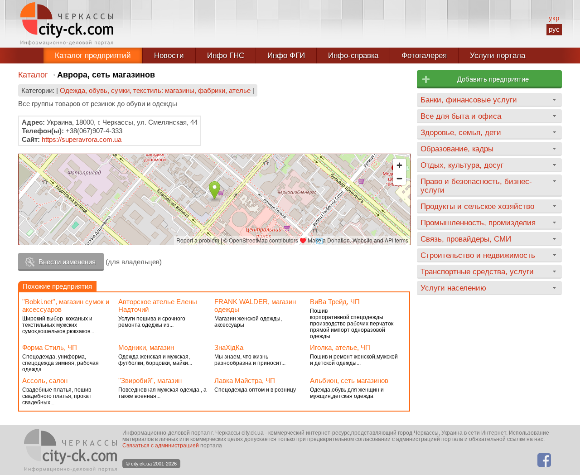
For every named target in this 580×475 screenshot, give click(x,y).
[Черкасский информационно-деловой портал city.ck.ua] (66, 23)
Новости (169, 55)
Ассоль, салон (45, 380)
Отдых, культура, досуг (461, 165)
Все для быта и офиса (460, 116)
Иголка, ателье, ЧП (340, 347)
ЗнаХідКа (228, 347)
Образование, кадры (456, 149)
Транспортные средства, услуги (477, 271)
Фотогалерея (424, 55)
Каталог (33, 74)
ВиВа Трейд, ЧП (335, 301)
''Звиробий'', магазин (150, 380)
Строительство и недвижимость (477, 255)
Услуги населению (453, 288)
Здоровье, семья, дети (460, 132)
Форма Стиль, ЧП (49, 347)
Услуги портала (497, 55)
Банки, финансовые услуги (468, 100)
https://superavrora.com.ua (81, 139)
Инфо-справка (353, 55)
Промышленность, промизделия (478, 222)
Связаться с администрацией (160, 445)
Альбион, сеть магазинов (349, 380)
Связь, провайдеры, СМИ (465, 239)
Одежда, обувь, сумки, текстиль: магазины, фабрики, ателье (155, 90)
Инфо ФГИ (286, 55)
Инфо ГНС (225, 55)
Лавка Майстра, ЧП (244, 380)
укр (554, 18)
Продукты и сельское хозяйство (477, 206)
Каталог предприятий (93, 55)
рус (554, 29)
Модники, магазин (146, 347)
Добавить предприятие (493, 79)
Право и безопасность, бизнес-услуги (476, 185)
